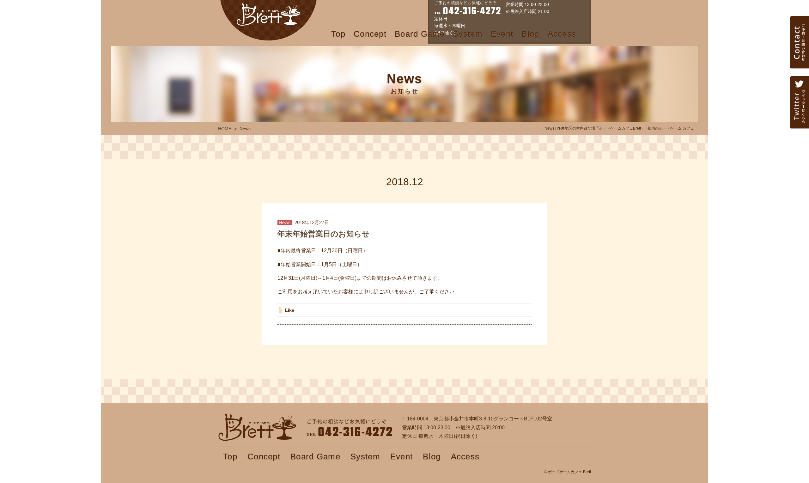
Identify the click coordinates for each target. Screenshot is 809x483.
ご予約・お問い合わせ (799, 58)
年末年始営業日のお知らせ (323, 233)
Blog (530, 34)
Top (338, 34)
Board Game (420, 34)
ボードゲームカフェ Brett (268, 20)
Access (562, 34)
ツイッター (799, 118)
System (468, 34)
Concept (370, 34)
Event (502, 34)
